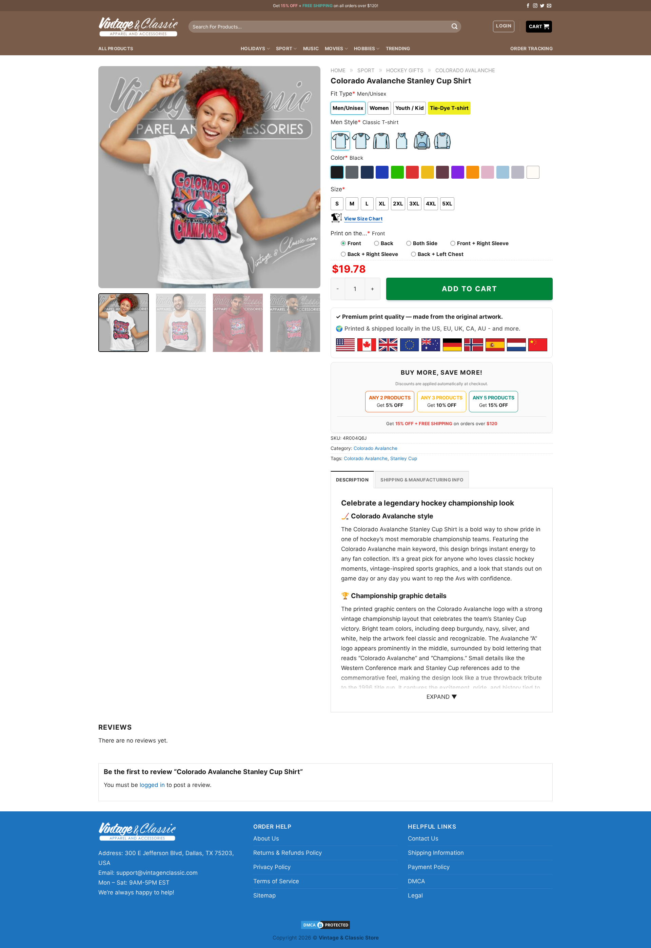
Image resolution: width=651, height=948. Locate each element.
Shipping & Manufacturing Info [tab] (421, 479)
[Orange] (473, 172)
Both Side (425, 243)
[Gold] (428, 172)
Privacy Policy (272, 867)
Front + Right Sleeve (483, 243)
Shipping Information (436, 852)
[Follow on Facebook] (528, 5)
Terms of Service (276, 881)
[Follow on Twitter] (542, 5)
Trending (398, 48)
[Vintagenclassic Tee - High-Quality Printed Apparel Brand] (138, 26)
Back (387, 243)
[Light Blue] (503, 172)
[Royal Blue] (383, 172)
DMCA (416, 881)
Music (311, 48)
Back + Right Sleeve (373, 254)
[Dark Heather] (352, 172)
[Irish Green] (398, 172)
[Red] (413, 172)
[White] (533, 172)
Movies (334, 48)
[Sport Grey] (518, 172)
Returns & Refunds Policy (287, 852)
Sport (284, 48)
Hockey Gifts (404, 70)
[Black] (337, 172)
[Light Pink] (488, 172)
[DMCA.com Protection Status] (325, 924)
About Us (266, 838)
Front (354, 243)
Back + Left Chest (440, 254)
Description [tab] (352, 479)
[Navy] (368, 172)
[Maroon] (443, 172)
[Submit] (454, 27)
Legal (415, 895)
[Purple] (458, 172)
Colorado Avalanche (465, 70)
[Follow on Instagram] (535, 5)
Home (338, 70)
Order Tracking (531, 48)
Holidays (253, 48)
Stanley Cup (403, 458)
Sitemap (264, 895)
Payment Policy (429, 867)
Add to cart (469, 288)
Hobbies (364, 48)
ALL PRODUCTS (115, 48)
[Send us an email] (549, 5)
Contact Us (423, 838)
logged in (152, 785)
